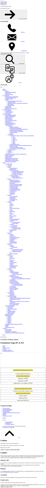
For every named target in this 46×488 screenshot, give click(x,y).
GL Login (9, 164)
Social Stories (12, 302)
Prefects (9, 310)
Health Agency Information (10, 161)
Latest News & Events (7, 109)
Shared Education (13, 242)
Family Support (8, 121)
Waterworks (12, 293)
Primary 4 (9, 233)
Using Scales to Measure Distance (16, 147)
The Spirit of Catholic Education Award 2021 (13, 324)
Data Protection (11, 104)
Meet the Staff (8, 93)
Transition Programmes (14, 272)
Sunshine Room (8, 107)
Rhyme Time (12, 183)
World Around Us (13, 226)
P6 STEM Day (13, 266)
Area (13, 136)
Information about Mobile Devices (11, 158)
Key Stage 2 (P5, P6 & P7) (17, 174)
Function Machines (13, 132)
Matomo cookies (6, 471)
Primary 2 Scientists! (14, 196)
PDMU (11, 210)
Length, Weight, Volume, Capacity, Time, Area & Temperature (22, 135)
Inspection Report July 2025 (10, 123)
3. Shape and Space (11, 149)
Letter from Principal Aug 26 (10, 115)
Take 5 (11, 300)
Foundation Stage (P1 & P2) (17, 172)
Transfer (11, 255)
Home (4, 89)
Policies (6, 99)
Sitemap (4, 417)
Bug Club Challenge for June (18, 171)
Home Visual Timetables (14, 303)
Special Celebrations (14, 253)
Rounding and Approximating (15, 128)
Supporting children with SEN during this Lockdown (20, 298)
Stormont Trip (12, 193)
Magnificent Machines (16, 251)
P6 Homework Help (14, 265)
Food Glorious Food (16, 227)
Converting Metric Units (14, 144)
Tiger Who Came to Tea (14, 182)
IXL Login (10, 165)
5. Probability (10, 151)
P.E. (11, 206)
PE (10, 252)
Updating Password (13, 168)
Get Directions (24, 50)
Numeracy (12, 204)
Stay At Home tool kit (14, 304)
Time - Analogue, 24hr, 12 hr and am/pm (17, 148)
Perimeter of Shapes (14, 146)
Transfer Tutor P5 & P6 (9, 155)
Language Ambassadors (12, 308)
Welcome (7, 91)
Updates (9, 167)
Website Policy (8, 423)
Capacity (14, 137)
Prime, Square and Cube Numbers (16, 131)
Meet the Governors (9, 94)
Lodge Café (12, 191)
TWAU (11, 248)
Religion (11, 261)
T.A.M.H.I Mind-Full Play (17, 285)
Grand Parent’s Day (14, 220)
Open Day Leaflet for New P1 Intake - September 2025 (15, 154)
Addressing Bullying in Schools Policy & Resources (17, 103)
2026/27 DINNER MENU (10, 116)
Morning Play (12, 198)
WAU (11, 207)
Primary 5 (9, 243)
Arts (11, 209)
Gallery (6, 326)
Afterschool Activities (9, 122)
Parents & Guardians (7, 114)
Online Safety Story (16, 176)
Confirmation (12, 279)
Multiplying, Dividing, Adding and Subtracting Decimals (21, 145)
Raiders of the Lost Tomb (17, 250)
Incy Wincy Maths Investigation (16, 184)
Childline (7, 325)
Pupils (4, 162)
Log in (4, 334)
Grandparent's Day (13, 199)
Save (11, 486)
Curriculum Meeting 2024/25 (10, 97)
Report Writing (15, 223)
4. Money (9, 150)
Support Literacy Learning (15, 299)
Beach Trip (12, 194)
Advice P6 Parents (8, 119)
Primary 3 (9, 201)
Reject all (2, 449)
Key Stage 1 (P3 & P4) (16, 173)
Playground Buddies (11, 311)
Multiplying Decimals (14, 127)
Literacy (11, 203)
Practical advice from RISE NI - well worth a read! (19, 301)
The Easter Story (8, 112)
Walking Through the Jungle (15, 181)
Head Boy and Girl (11, 312)
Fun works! (12, 260)
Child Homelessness (9, 111)
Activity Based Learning (14, 208)
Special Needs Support (12, 295)
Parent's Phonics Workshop (15, 189)
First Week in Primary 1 (14, 180)
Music (11, 269)
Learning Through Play (14, 188)
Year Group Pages (8, 163)
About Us (5, 90)
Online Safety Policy (12, 102)
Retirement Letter (8, 118)
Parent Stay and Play (14, 186)
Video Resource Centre (9, 327)
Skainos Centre (13, 267)
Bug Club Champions (14, 170)
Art (10, 259)
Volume (13, 142)
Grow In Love (13, 275)
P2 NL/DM (12, 200)
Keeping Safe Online (14, 175)
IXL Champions (13, 287)
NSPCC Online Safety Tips (17, 177)
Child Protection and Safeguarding (11, 96)
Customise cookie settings (14, 449)
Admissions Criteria (9, 98)
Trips (11, 256)
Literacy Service (13, 297)
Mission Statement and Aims (10, 92)
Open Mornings (8, 110)
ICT (11, 202)
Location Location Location (17, 249)
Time (13, 141)
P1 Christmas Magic (14, 187)
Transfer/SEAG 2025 (9, 124)
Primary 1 (9, 178)
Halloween (12, 294)
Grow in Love (12, 236)
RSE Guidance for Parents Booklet (12, 160)
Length (13, 138)
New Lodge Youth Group (17, 274)
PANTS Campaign (8, 156)
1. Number (10, 125)
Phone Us (23, 32)
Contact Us (5, 328)
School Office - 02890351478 (11, 331)
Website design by (8, 427)
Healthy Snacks (8, 157)
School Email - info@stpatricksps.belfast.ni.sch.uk (14, 332)
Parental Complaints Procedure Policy (15, 101)
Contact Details (8, 330)
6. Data (9, 153)
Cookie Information (9, 422)
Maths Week (14, 247)
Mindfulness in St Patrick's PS (11, 108)
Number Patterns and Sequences (16, 130)
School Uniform (8, 106)
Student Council (11, 313)
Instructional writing (16, 222)
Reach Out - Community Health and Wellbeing (21, 278)
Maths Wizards (13, 169)
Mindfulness (12, 258)
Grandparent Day (13, 190)
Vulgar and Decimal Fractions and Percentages (19, 129)
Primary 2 (9, 195)
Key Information (6, 95)
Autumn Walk (12, 197)
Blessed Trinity (15, 273)
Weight (13, 143)
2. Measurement (11, 134)
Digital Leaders (10, 306)
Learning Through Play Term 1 (16, 185)
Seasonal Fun (12, 211)
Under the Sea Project (16, 228)
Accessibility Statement (9, 424)
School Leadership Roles (10, 305)
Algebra (11, 133)
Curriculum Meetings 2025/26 (11, 120)
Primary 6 (9, 254)
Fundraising (12, 239)
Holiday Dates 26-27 (9, 117)
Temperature (14, 140)
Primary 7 (9, 268)
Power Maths (14, 225)
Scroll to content (3, 3)
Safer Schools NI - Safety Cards (11, 159)
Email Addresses (8, 329)
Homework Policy (11, 105)
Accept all (7, 449)
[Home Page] (3, 4)
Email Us (23, 41)
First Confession (13, 215)
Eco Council (10, 307)
